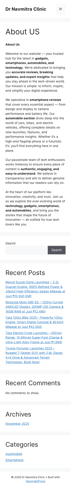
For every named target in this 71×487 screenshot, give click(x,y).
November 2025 (17, 424)
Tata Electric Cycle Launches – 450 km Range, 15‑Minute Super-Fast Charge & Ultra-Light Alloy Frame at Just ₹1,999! (33, 337)
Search (10, 243)
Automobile (13, 454)
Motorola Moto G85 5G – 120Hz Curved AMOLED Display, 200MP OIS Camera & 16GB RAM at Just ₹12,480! (34, 306)
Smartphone (14, 460)
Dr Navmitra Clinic (25, 9)
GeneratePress (35, 481)
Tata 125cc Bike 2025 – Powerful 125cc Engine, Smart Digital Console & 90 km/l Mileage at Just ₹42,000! (34, 322)
